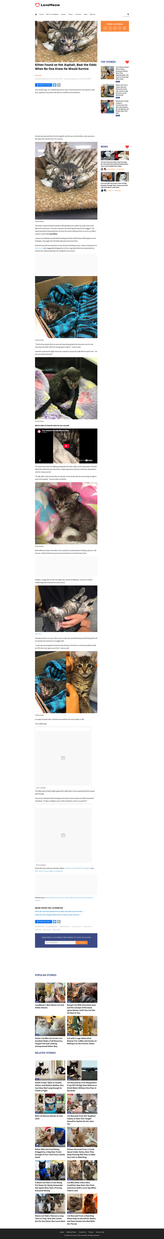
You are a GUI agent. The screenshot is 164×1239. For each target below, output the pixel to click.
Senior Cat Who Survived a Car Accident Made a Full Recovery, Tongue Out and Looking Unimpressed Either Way (49, 1042)
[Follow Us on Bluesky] (119, 28)
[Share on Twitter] (54, 85)
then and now (76, 926)
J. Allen (109, 190)
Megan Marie (111, 169)
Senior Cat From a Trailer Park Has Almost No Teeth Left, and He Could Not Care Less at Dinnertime (122, 90)
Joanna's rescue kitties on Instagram (77, 868)
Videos (70, 14)
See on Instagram (41, 787)
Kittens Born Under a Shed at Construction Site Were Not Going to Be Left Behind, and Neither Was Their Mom (122, 107)
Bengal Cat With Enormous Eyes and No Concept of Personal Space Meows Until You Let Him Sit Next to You (81, 1009)
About (62, 1232)
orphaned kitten (64, 926)
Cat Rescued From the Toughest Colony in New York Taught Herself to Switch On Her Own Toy (81, 1120)
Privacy (91, 1232)
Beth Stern (39, 248)
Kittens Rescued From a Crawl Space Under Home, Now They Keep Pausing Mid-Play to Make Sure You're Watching (81, 1153)
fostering (38, 930)
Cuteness (78, 14)
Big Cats (92, 14)
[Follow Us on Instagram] (115, 28)
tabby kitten (56, 930)
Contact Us (82, 1232)
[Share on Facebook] (43, 85)
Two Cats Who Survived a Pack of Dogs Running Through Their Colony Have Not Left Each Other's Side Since (114, 185)
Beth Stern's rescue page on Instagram (49, 871)
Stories (41, 14)
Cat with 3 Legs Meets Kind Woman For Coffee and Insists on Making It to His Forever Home (82, 1041)
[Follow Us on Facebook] (105, 28)
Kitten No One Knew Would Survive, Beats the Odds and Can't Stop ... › (60, 911)
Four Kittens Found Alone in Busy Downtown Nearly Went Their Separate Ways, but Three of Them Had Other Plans (122, 73)
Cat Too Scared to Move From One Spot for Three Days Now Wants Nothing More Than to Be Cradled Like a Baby (114, 164)
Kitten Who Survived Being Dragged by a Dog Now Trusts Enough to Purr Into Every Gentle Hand (50, 1153)
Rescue (63, 14)
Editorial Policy (71, 1232)
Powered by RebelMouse (126, 16)
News (85, 14)
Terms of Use (100, 1232)
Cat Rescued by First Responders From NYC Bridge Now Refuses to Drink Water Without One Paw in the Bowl (82, 1086)
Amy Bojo (38, 75)
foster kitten (47, 930)
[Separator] (59, 85)
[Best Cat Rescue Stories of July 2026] (50, 1104)
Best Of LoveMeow (52, 14)
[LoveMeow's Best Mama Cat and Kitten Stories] (50, 993)
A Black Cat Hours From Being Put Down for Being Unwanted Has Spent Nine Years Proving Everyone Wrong (49, 1186)
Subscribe (81, 942)
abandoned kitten (52, 926)
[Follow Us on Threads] (124, 28)
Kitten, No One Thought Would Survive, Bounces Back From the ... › (58, 915)
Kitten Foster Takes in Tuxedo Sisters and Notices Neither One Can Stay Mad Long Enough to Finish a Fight (49, 1086)
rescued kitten (39, 926)
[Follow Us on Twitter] (110, 28)
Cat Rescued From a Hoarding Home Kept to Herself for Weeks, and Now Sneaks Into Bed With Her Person (81, 1219)
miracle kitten (87, 926)
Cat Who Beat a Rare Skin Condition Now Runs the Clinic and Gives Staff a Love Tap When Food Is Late (81, 1186)
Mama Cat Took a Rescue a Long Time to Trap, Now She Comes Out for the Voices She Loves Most (50, 1218)
